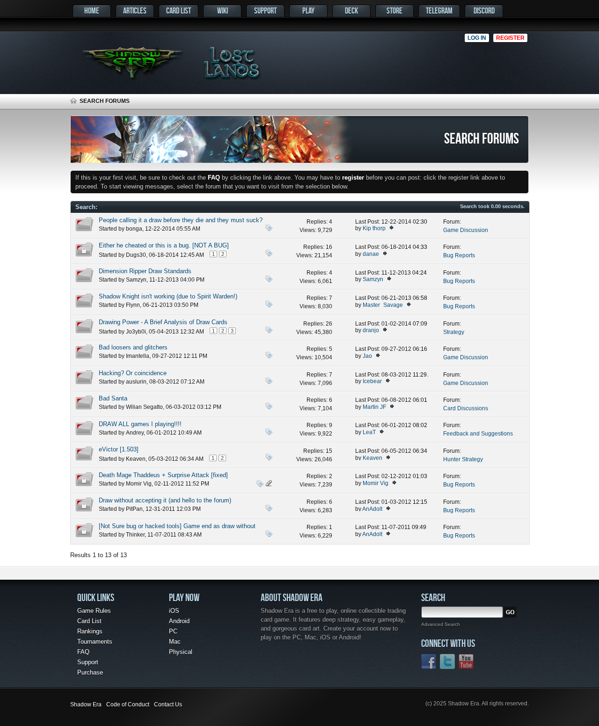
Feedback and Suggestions (478, 433)
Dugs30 (136, 255)
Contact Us (168, 704)
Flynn (133, 305)
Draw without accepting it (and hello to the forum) (165, 500)
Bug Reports (459, 255)
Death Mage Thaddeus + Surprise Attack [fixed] (163, 475)
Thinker (135, 534)
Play (308, 10)
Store (394, 10)
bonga (134, 228)
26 (329, 323)
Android (179, 620)
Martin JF (374, 407)
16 (329, 247)
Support (265, 10)
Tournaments (94, 641)
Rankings (89, 631)
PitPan (134, 509)
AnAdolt (372, 509)
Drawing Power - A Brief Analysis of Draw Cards (163, 322)
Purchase (90, 672)
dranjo (371, 330)
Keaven (136, 459)
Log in (477, 38)
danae (371, 254)
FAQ (83, 651)
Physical (180, 651)
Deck (351, 10)
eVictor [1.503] (119, 449)
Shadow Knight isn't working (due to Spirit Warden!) (168, 296)
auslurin (136, 381)
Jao (367, 356)
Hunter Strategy (463, 459)
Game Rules (94, 610)
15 (329, 451)
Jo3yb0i (136, 331)
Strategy (453, 332)
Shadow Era (86, 704)
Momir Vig (139, 483)
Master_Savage (383, 305)
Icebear (372, 381)
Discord (484, 10)
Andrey (135, 432)
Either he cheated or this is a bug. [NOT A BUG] (164, 245)
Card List (178, 10)
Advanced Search (440, 624)
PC (173, 631)
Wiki (222, 10)
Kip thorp (374, 228)
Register (510, 38)
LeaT (369, 432)
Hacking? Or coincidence (133, 373)
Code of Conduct (127, 704)
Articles (134, 10)
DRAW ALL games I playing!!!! (140, 424)
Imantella (137, 356)
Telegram (439, 10)
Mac (175, 641)
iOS (174, 610)
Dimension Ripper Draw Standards (145, 271)
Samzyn (136, 279)
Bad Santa (113, 398)
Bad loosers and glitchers (133, 347)
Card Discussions (465, 408)
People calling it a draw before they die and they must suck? (181, 220)
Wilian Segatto (144, 407)
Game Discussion (465, 230)
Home (91, 10)
